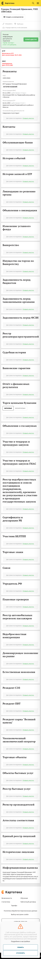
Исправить (8, 24)
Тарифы (14, 905)
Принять (20, 947)
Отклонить (20, 953)
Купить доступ (31, 39)
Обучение (24, 898)
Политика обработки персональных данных (20, 911)
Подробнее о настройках (20, 941)
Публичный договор (28, 902)
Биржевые (8, 408)
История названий (10, 87)
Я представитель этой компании (16, 28)
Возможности (7, 898)
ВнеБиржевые (20, 408)
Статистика (6, 902)
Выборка (20, 24)
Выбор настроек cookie (19, 914)
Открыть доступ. (28, 118)
